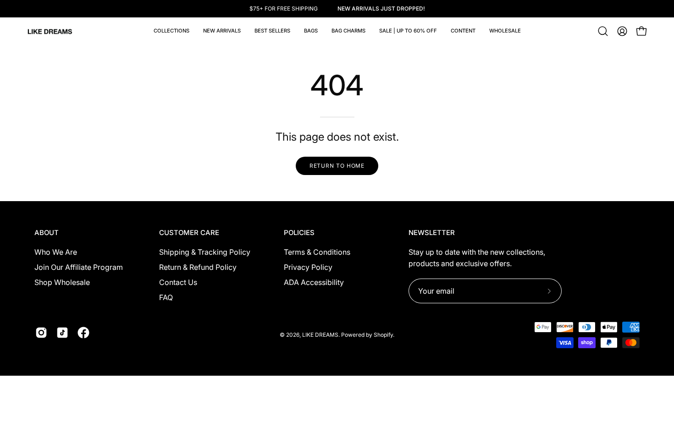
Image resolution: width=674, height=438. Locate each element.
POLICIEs (299, 233)
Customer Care (189, 233)
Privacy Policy (308, 267)
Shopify (383, 334)
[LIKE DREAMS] (50, 31)
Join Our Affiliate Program (78, 267)
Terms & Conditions (317, 252)
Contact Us (178, 282)
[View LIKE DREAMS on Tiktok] (62, 332)
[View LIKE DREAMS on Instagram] (41, 332)
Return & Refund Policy (198, 267)
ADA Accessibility (314, 282)
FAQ (166, 297)
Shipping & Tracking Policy (204, 252)
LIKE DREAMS (320, 334)
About (46, 233)
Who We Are (55, 252)
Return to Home (337, 165)
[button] (311, 31)
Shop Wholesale (62, 282)
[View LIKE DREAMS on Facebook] (83, 332)
